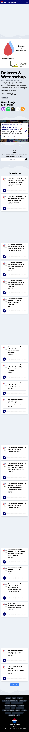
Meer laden (15, 684)
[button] (27, 2)
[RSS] (22, 109)
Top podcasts (12, 728)
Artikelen (19, 728)
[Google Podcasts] (17, 109)
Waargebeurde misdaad (8, 710)
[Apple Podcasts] (3, 109)
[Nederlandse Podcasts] (14, 720)
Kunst (14, 698)
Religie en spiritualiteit (17, 703)
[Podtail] (13, 109)
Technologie (21, 705)
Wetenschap (5, 97)
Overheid (8, 712)
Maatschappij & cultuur (10, 705)
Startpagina (5, 728)
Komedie (8, 698)
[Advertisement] (14, 18)
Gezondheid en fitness (17, 712)
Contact (25, 728)
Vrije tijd (24, 710)
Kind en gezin (23, 700)
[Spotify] (8, 109)
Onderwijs (20, 698)
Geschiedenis (20, 708)
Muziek (7, 703)
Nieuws (18, 710)
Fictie (13, 708)
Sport (18, 715)
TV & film (7, 708)
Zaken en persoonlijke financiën (9, 700)
